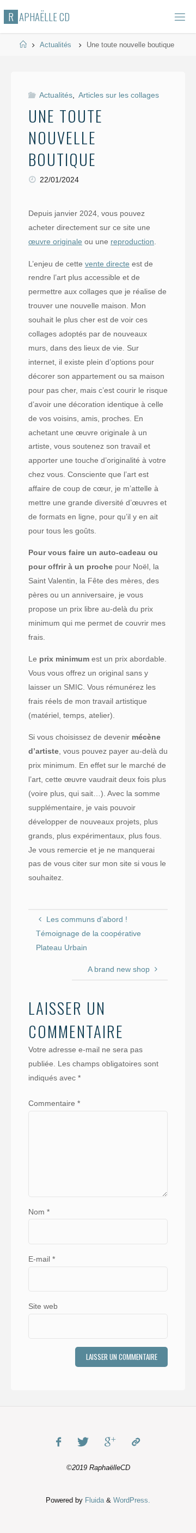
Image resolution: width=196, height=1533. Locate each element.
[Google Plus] (110, 1442)
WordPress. (131, 1500)
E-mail (41, 1259)
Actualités (55, 45)
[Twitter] (83, 1442)
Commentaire (54, 1103)
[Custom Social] (135, 1442)
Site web (43, 1306)
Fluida (93, 1500)
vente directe (107, 263)
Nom (39, 1211)
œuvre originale (55, 241)
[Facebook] (59, 1442)
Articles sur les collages (118, 95)
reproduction (132, 241)
